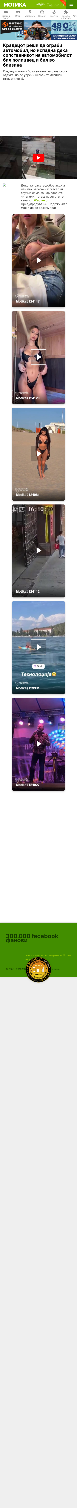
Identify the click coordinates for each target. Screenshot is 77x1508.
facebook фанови (32, 938)
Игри (18, 16)
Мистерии (30, 16)
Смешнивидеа (6, 17)
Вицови (42, 16)
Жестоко (40, 200)
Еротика (54, 16)
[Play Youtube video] (38, 157)
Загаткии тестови (66, 17)
